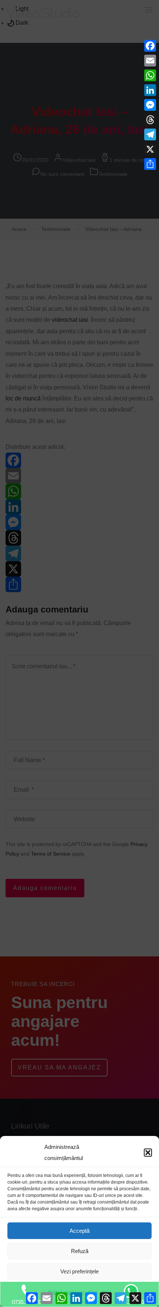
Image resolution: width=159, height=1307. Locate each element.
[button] (148, 1152)
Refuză (79, 1251)
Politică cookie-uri (66, 1292)
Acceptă (79, 1231)
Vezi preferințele (79, 1271)
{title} (93, 1292)
